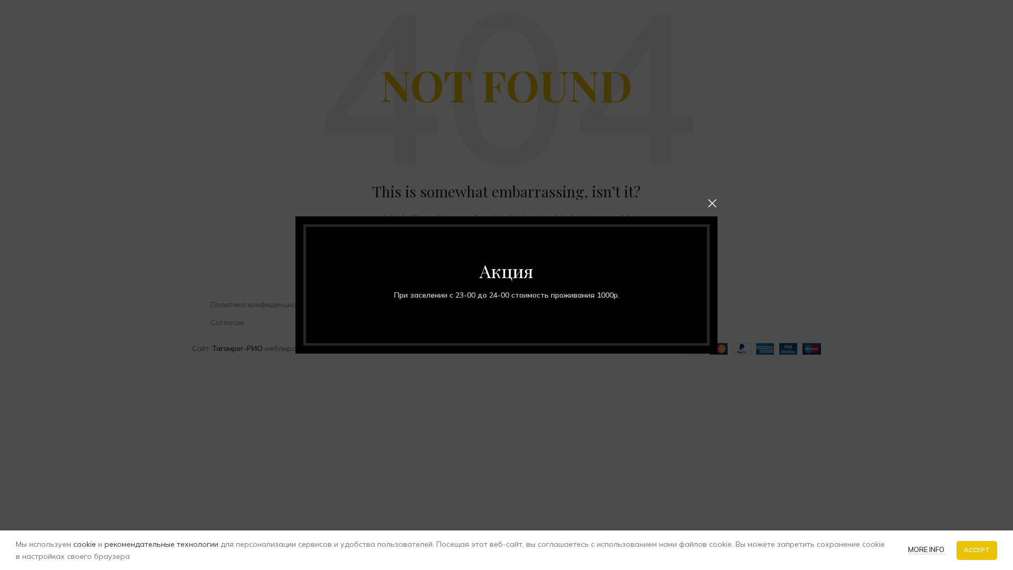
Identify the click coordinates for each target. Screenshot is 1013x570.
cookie (84, 544)
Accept (977, 550)
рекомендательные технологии (161, 544)
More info (927, 549)
